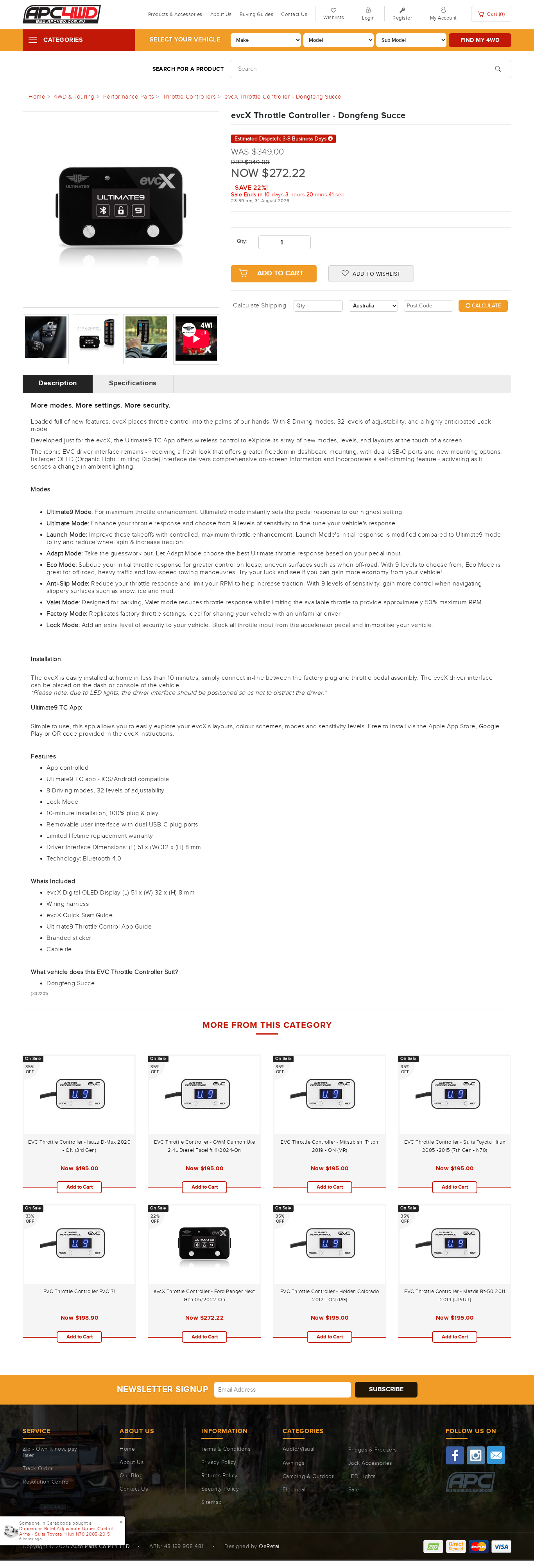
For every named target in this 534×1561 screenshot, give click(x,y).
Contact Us (294, 14)
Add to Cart (280, 273)
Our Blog (131, 1476)
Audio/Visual (299, 1449)
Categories (63, 40)
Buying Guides (257, 14)
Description (57, 383)
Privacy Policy (219, 1462)
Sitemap (211, 1502)
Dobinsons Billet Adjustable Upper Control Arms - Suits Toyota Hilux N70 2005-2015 (66, 1531)
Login (368, 18)
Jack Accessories (370, 1463)
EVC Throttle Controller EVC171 (79, 1291)
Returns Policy (219, 1476)
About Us (221, 14)
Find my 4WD (480, 40)
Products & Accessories (175, 14)
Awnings (294, 1463)
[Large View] (46, 339)
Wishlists (333, 17)
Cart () (495, 14)
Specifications (133, 383)
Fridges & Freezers (372, 1450)
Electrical (294, 1490)
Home (127, 1449)
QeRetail (270, 1546)
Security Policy (220, 1489)
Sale (353, 1490)
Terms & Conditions (226, 1449)
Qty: (242, 241)
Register (402, 18)
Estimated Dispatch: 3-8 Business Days (281, 139)
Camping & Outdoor (308, 1476)
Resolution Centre (46, 1482)
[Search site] (498, 68)
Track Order (38, 1469)
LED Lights (362, 1476)
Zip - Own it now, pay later (50, 1452)
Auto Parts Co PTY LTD (100, 1546)
